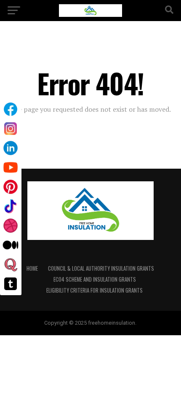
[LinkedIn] (10, 148)
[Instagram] (10, 128)
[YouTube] (10, 167)
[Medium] (10, 245)
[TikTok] (10, 206)
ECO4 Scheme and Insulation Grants (94, 279)
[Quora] (10, 264)
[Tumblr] (10, 283)
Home (32, 268)
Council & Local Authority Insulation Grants (101, 268)
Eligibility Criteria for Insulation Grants (94, 290)
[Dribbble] (10, 225)
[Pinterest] (10, 186)
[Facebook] (10, 109)
